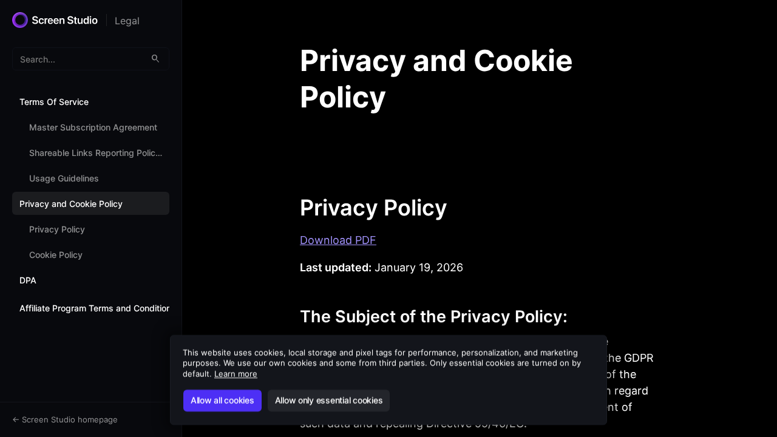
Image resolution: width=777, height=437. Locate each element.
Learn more (235, 374)
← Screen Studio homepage (65, 419)
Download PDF (338, 240)
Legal (127, 21)
